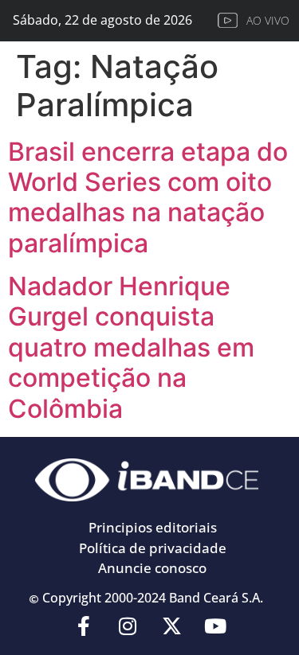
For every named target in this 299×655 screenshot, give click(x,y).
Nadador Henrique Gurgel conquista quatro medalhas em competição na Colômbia (131, 347)
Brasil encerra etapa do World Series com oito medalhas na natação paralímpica (148, 197)
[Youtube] (215, 626)
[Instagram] (128, 626)
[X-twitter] (171, 626)
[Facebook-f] (84, 626)
